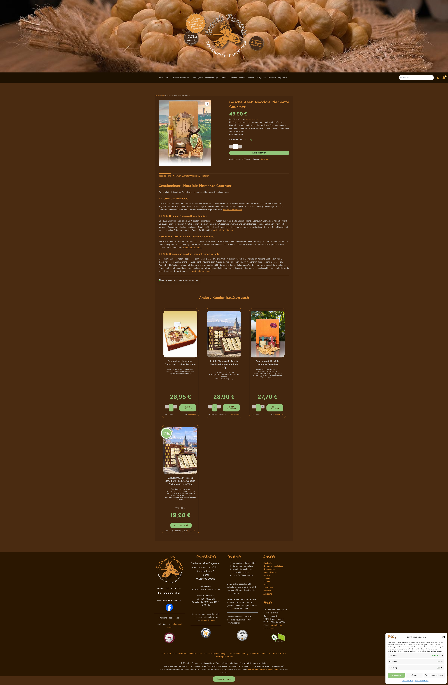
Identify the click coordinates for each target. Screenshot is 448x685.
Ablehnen (414, 675)
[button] (443, 637)
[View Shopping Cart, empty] (443, 76)
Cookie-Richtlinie (407, 681)
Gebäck (266, 575)
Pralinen (266, 578)
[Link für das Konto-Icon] (438, 78)
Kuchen (266, 581)
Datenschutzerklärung (422, 681)
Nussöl (266, 584)
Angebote (267, 594)
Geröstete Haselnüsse (273, 566)
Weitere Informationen (232, 209)
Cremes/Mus (269, 569)
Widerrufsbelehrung (187, 653)
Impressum (172, 653)
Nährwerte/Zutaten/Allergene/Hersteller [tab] (191, 176)
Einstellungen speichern (434, 675)
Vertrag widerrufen (224, 656)
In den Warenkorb (259, 153)
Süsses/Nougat (270, 572)
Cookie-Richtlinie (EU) (260, 653)
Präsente (264, 159)
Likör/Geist (268, 587)
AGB (163, 653)
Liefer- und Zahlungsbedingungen (212, 653)
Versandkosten (251, 119)
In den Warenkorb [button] (188, 408)
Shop (163, 95)
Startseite (158, 95)
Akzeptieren (396, 675)
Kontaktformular (208, 620)
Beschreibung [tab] (165, 176)
